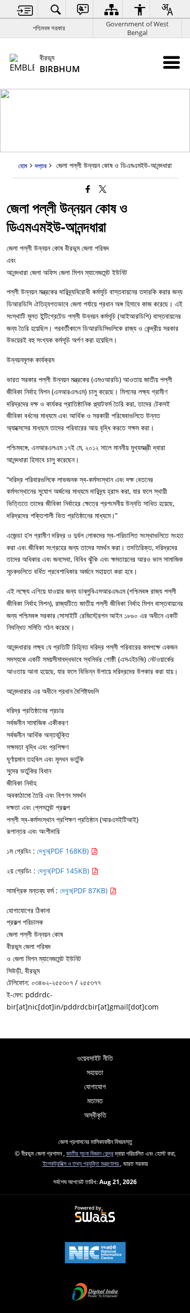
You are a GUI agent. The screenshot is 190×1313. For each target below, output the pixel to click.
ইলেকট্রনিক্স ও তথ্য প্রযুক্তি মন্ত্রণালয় (81, 1163)
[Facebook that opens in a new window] (88, 189)
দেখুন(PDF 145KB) (64, 871)
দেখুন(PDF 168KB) (64, 851)
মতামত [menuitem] (95, 1100)
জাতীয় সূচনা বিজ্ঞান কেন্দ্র (89, 1153)
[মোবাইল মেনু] (171, 62)
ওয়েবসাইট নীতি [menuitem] (95, 1058)
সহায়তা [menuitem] (95, 1072)
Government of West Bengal (137, 28)
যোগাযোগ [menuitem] (95, 1086)
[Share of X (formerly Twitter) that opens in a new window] (102, 189)
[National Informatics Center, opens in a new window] (95, 1253)
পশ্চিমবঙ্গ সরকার (49, 27)
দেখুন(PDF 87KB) (84, 890)
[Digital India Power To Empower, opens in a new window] (95, 1292)
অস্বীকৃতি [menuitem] (95, 1115)
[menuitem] (25, 9)
